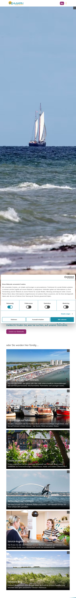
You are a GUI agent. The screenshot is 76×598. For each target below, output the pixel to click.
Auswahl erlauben (38, 319)
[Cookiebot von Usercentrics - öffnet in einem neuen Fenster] (66, 277)
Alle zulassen (62, 319)
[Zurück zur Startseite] (16, 3)
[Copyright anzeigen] (74, 8)
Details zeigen (65, 314)
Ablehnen (14, 319)
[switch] (28, 307)
